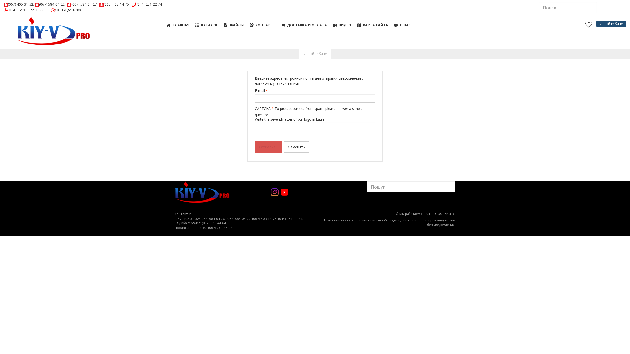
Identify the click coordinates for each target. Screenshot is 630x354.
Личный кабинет (611, 23)
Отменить (296, 147)
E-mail (261, 90)
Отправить (268, 147)
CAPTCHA (264, 108)
